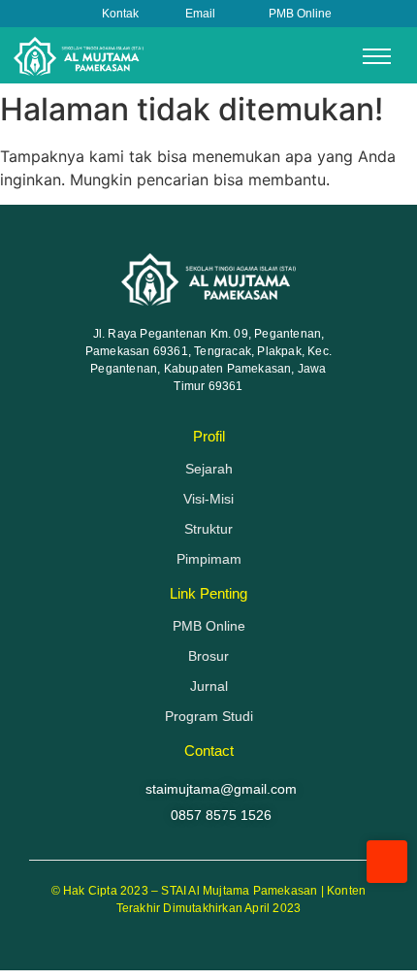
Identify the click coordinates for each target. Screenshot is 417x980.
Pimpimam (208, 559)
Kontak (120, 13)
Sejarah (209, 468)
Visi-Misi (208, 498)
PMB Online (300, 13)
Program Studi (209, 716)
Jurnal (209, 686)
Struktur (208, 529)
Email (200, 13)
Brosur (208, 656)
